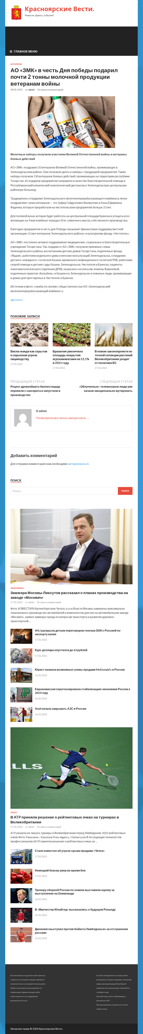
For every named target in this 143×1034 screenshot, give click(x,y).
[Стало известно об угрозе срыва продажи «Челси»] (21, 863)
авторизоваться (78, 463)
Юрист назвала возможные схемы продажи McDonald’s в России (80, 669)
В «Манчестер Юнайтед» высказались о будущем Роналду (75, 909)
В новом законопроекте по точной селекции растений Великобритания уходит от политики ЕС (113, 357)
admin (31, 89)
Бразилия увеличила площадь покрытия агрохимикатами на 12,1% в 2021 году (71, 357)
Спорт (13, 813)
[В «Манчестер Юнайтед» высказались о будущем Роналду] (21, 921)
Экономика (17, 588)
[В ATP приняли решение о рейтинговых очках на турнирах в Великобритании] (71, 809)
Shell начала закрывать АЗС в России (60, 708)
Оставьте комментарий (50, 89)
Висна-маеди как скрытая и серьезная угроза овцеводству (28, 355)
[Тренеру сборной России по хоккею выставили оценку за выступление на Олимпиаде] (21, 902)
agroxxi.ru (16, 299)
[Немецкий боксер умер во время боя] (21, 882)
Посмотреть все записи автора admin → (62, 418)
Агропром (16, 64)
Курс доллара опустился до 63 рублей (61, 650)
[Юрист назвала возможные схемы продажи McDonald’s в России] (21, 681)
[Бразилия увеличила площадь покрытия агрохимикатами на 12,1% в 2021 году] (72, 347)
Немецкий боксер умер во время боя (60, 870)
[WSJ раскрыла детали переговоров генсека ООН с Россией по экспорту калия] (21, 642)
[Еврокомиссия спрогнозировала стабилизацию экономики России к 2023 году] (21, 701)
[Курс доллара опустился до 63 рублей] (21, 662)
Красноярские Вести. (59, 9)
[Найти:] (71, 491)
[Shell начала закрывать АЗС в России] (21, 720)
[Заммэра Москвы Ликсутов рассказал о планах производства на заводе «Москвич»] (71, 585)
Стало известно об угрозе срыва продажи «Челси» (70, 850)
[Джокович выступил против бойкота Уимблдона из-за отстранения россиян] (21, 941)
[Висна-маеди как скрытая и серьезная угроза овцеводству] (29, 347)
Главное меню (25, 51)
